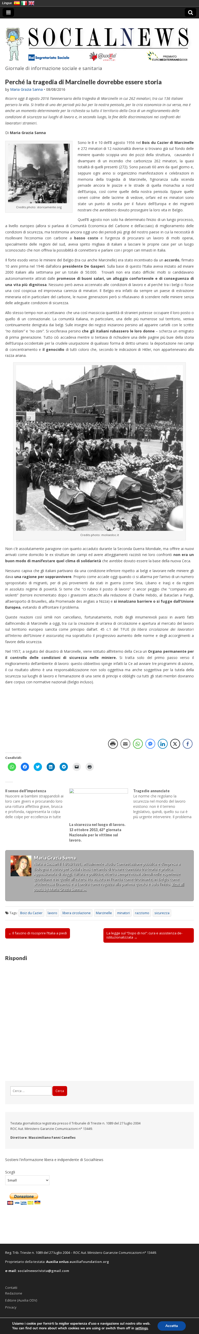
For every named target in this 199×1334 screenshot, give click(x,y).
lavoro (52, 913)
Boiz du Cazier (31, 913)
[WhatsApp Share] (138, 744)
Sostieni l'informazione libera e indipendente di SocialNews (54, 1159)
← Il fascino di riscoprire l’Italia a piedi (37, 933)
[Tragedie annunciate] (165, 803)
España (17, 3)
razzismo (142, 913)
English (31, 3)
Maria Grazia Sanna (26, 89)
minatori (123, 913)
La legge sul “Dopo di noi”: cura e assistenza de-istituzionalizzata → (144, 935)
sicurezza (161, 913)
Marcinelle (104, 913)
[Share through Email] (125, 744)
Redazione (13, 1293)
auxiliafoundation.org (89, 1261)
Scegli (10, 1172)
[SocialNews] (99, 40)
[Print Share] (113, 744)
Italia (24, 3)
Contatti (11, 1287)
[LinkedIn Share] (163, 744)
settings (141, 1328)
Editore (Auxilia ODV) (21, 1300)
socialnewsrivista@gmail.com (43, 1270)
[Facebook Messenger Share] (150, 744)
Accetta (171, 1325)
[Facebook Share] (188, 744)
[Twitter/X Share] (175, 744)
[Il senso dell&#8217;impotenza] (37, 803)
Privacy (11, 1307)
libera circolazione (76, 913)
